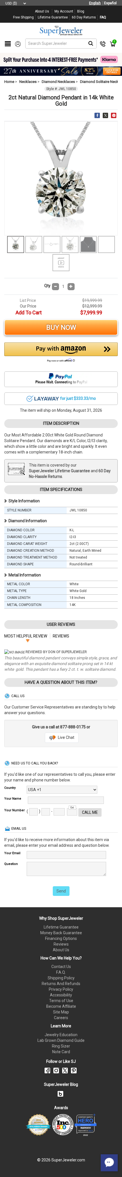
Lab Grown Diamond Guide (61, 1040)
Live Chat (65, 737)
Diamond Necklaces (58, 82)
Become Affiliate (61, 1006)
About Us (61, 950)
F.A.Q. (61, 972)
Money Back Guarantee (61, 933)
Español (110, 3)
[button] (61, 353)
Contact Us (61, 966)
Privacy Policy (61, 989)
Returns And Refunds (61, 983)
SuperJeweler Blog (61, 1084)
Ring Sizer (61, 1046)
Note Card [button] (61, 1052)
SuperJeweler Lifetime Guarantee (59, 471)
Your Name (12, 798)
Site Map (61, 1012)
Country (10, 788)
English (95, 3)
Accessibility (61, 995)
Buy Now (61, 327)
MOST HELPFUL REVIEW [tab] (25, 636)
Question (11, 864)
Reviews (61, 944)
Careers (61, 1017)
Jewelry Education (61, 1034)
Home (9, 82)
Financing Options (61, 938)
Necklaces (28, 82)
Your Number (14, 810)
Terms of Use (61, 1000)
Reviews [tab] (61, 636)
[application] (109, 1162)
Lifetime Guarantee (61, 927)
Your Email (12, 853)
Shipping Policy (61, 978)
